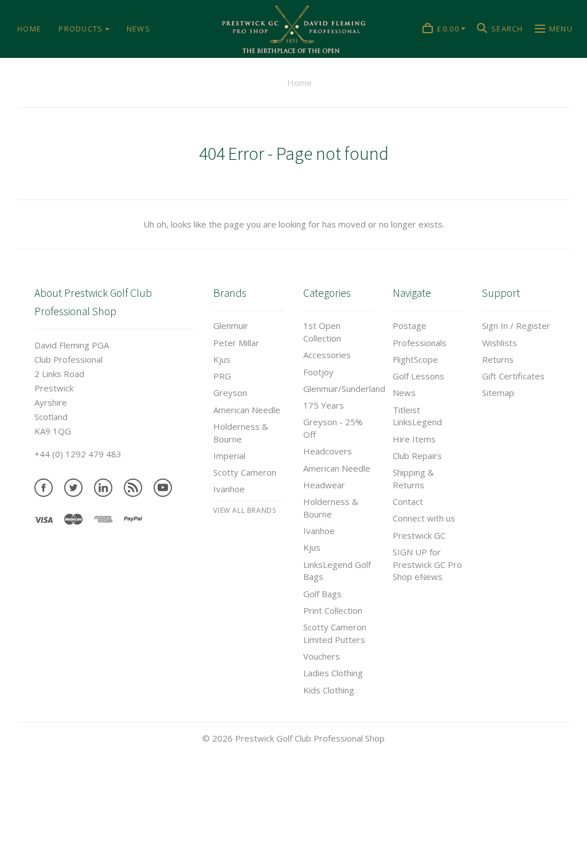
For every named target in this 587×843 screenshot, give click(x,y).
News (404, 392)
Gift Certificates (513, 376)
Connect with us (424, 518)
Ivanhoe (229, 489)
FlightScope (415, 359)
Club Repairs (417, 455)
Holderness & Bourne (240, 433)
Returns (498, 359)
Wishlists (499, 342)
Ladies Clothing (333, 673)
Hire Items (414, 439)
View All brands (244, 510)
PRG (222, 376)
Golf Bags (322, 593)
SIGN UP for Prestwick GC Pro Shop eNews (427, 564)
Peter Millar (236, 342)
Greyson (230, 392)
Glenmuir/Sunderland (344, 388)
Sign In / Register (516, 325)
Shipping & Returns (413, 478)
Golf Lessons (418, 376)
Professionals (420, 342)
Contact (408, 501)
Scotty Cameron (244, 472)
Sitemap (498, 392)
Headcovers (327, 451)
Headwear (324, 485)
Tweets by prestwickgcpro (53, 835)
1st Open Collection (322, 332)
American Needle (246, 409)
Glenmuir (230, 325)
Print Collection (332, 610)
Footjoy (318, 372)
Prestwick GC (419, 535)
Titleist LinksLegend (417, 416)
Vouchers (321, 656)
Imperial (229, 455)
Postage (409, 325)
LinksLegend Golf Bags (337, 571)
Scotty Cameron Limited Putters (334, 633)
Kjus (221, 359)
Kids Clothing (328, 690)
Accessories (327, 354)
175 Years (323, 405)
